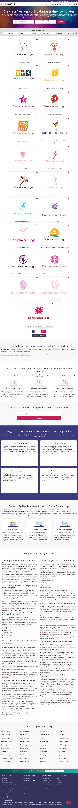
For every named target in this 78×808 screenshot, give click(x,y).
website (59, 702)
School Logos (46, 33)
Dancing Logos (71, 33)
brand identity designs (55, 655)
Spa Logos (61, 755)
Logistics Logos (44, 751)
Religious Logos (63, 745)
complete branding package (52, 634)
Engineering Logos (25, 741)
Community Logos (6, 755)
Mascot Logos (43, 755)
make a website (53, 630)
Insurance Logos (44, 741)
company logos (15, 655)
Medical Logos (43, 761)
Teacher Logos (34, 33)
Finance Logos (24, 748)
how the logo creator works (50, 595)
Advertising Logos (6, 731)
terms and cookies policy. (8, 806)
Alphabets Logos (5, 738)
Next (43, 331)
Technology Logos (63, 761)
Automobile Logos (6, 741)
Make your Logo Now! (39, 335)
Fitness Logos (59, 33)
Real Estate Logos (63, 741)
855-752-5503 (63, 1)
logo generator (12, 576)
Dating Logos (23, 734)
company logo (9, 683)
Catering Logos (5, 748)
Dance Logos (10, 33)
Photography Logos (64, 738)
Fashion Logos (24, 745)
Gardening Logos (24, 761)
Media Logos (43, 758)
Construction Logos (25, 731)
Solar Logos (62, 751)
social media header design (65, 630)
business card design (7, 699)
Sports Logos (62, 758)
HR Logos (42, 738)
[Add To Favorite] (37, 39)
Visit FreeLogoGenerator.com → (54, 771)
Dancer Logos (22, 33)
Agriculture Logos (5, 734)
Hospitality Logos (44, 734)
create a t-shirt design (61, 632)
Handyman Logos (44, 731)
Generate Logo (39, 418)
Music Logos (62, 731)
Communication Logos (7, 758)
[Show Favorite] (67, 1)
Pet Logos (61, 734)
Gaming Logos (24, 758)
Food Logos (23, 755)
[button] (76, 33)
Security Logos (62, 748)
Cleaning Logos (5, 751)
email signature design (50, 704)
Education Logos (24, 738)
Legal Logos (43, 748)
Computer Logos (5, 761)
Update (61, 21)
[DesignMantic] (8, 4)
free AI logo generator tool (19, 354)
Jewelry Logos (43, 745)
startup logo (5, 652)
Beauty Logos (4, 745)
